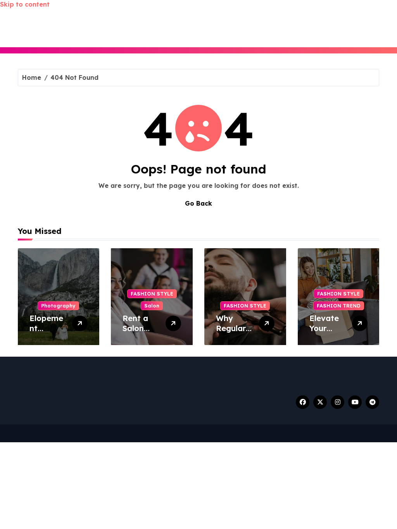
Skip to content (25, 4)
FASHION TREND (339, 305)
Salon (151, 305)
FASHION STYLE (152, 293)
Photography (58, 305)
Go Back (198, 203)
